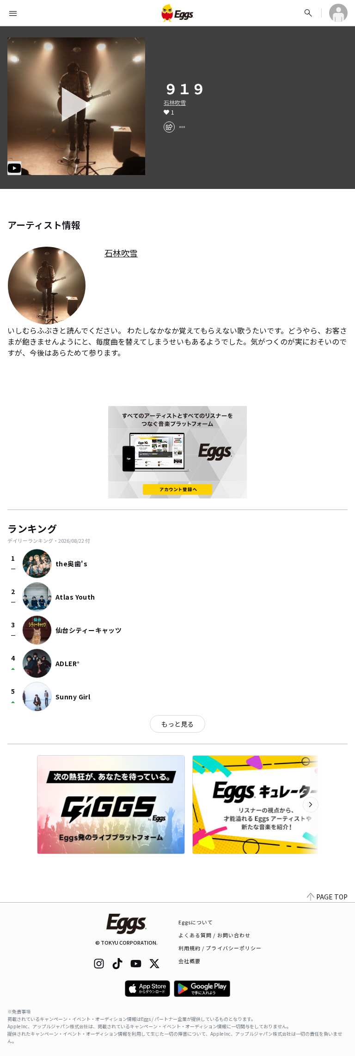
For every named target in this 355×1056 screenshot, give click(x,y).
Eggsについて (196, 922)
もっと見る (177, 723)
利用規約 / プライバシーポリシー (220, 948)
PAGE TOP (332, 896)
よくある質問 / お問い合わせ (214, 935)
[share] (169, 127)
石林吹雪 (175, 102)
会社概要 (189, 961)
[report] (182, 127)
